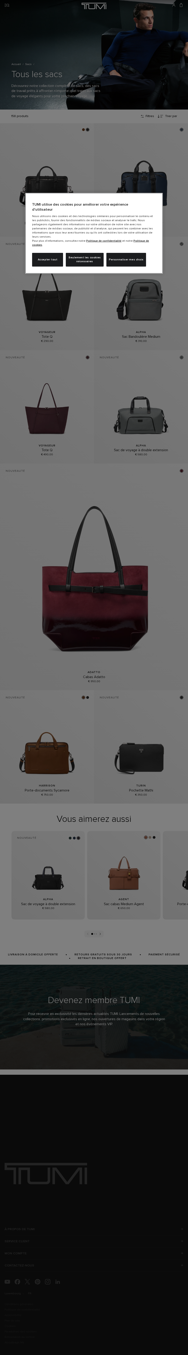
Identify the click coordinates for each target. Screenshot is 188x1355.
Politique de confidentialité (104, 241)
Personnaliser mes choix (126, 259)
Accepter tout (48, 259)
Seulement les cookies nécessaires (85, 259)
